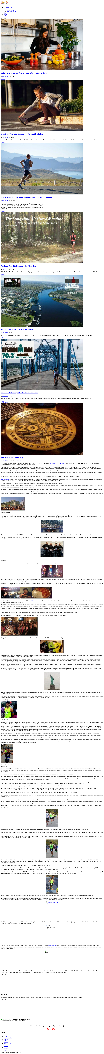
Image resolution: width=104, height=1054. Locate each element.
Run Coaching (10, 10)
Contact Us (6, 15)
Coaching (6, 8)
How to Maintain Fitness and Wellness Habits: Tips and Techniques (27, 197)
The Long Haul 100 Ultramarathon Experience (19, 266)
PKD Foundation (33, 600)
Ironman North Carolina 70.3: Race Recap (17, 329)
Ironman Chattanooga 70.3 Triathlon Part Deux (19, 393)
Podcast (5, 14)
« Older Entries (4, 402)
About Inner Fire (8, 7)
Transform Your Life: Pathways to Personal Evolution (22, 134)
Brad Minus (5, 269)
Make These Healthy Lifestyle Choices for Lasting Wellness (24, 73)
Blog (5, 13)
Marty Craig (5, 76)
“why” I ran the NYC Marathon (56, 463)
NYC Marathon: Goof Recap (12, 457)
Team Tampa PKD (5, 479)
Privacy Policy (7, 1043)
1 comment (18, 460)
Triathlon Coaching (11, 11)
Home (5, 6)
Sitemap (6, 1042)
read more (3, 79)
